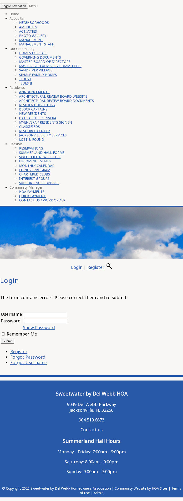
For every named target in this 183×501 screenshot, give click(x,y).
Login (76, 267)
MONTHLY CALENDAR (36, 165)
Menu (33, 6)
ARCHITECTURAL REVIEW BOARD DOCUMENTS (56, 100)
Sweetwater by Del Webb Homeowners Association (70, 488)
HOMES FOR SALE (33, 53)
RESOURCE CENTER (34, 131)
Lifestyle (16, 144)
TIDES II (25, 83)
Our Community (22, 48)
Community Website (130, 488)
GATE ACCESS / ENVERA (37, 118)
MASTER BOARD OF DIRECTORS (45, 61)
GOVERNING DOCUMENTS (40, 57)
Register (95, 267)
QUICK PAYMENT (32, 196)
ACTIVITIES (28, 31)
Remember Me (22, 334)
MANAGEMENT (31, 40)
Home (14, 14)
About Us (17, 18)
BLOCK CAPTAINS (33, 109)
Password (10, 321)
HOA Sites (160, 488)
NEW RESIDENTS (32, 113)
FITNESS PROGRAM (34, 170)
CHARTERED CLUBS (34, 174)
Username (11, 314)
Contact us (92, 429)
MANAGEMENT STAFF (36, 44)
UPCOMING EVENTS (35, 161)
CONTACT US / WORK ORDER (42, 200)
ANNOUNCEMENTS (34, 92)
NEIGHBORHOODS (34, 22)
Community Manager (26, 187)
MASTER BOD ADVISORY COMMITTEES (50, 66)
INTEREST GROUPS (34, 178)
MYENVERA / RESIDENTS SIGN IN (45, 122)
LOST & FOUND (31, 139)
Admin (98, 493)
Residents (17, 87)
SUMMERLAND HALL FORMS (42, 152)
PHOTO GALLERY (32, 35)
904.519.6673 (91, 420)
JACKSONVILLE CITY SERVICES (43, 135)
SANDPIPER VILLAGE (35, 70)
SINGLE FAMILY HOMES (38, 74)
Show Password (39, 327)
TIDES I (25, 79)
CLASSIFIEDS (29, 126)
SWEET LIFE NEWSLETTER (40, 157)
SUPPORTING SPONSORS (39, 182)
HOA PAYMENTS (32, 191)
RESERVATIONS (31, 148)
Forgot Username (28, 362)
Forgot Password (27, 357)
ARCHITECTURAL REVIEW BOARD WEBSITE (53, 96)
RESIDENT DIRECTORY (37, 105)
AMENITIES (28, 27)
